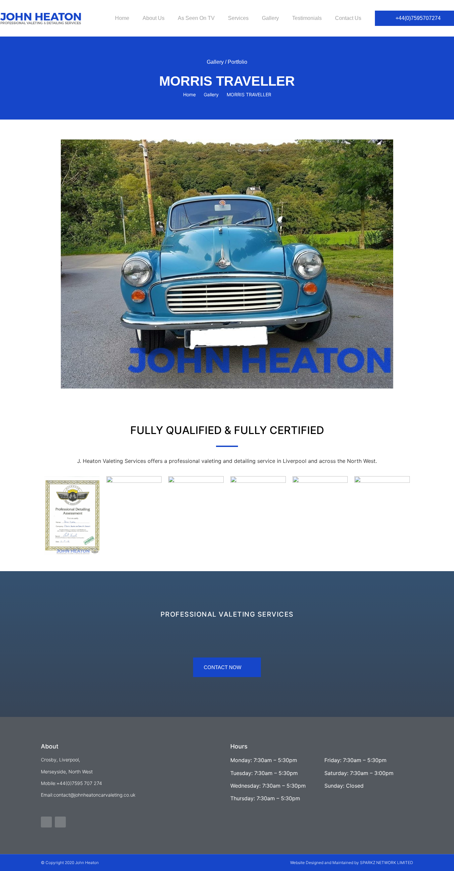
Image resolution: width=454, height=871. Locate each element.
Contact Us (348, 18)
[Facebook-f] (46, 822)
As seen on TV (196, 18)
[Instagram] (60, 822)
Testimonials (307, 18)
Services (238, 18)
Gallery (270, 18)
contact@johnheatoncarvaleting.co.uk (94, 795)
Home (122, 18)
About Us (154, 18)
